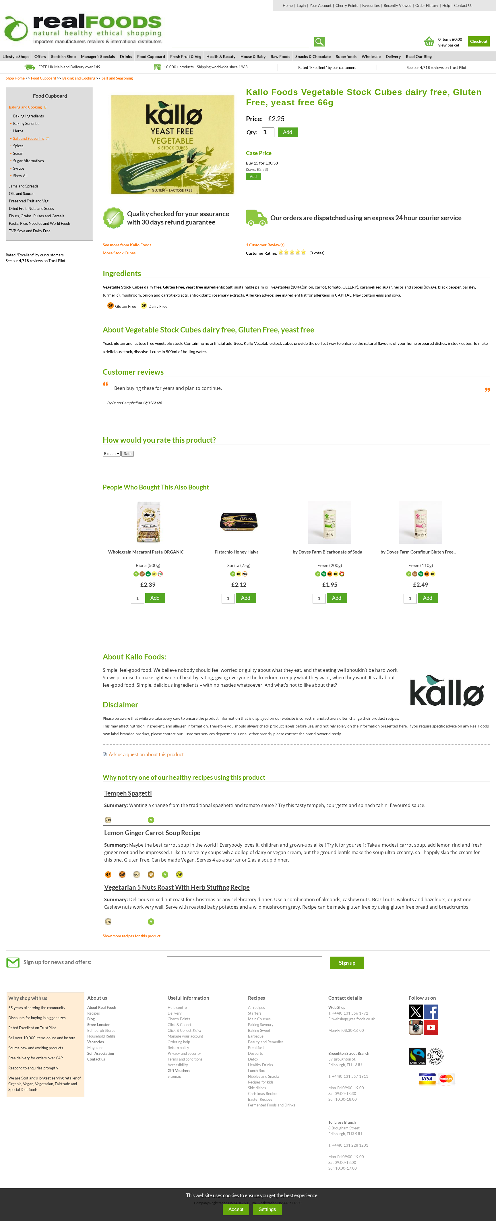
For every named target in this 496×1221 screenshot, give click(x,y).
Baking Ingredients (28, 116)
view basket (448, 44)
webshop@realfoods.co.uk (353, 1019)
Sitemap (174, 1076)
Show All (20, 175)
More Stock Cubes (119, 252)
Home (288, 5)
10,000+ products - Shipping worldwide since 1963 (206, 67)
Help (446, 5)
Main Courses (259, 1019)
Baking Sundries (26, 123)
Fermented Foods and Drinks (271, 1105)
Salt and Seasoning (117, 78)
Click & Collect (179, 1024)
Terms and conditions (185, 1059)
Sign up (347, 962)
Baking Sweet (259, 1030)
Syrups (18, 168)
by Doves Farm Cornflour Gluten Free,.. (418, 551)
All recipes (256, 1007)
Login (301, 5)
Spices (18, 146)
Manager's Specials (98, 56)
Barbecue (256, 1036)
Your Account (321, 5)
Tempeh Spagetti (128, 793)
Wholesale (371, 56)
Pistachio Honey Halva (237, 551)
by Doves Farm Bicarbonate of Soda (327, 551)
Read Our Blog (419, 56)
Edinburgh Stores (101, 1030)
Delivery (393, 56)
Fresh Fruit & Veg (185, 56)
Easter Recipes (260, 1099)
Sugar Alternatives (28, 160)
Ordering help (179, 1042)
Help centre (177, 1007)
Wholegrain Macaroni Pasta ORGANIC (146, 551)
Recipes (93, 1013)
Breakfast (256, 1047)
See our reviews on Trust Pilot (436, 67)
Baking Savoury (261, 1024)
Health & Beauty (220, 56)
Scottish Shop (63, 56)
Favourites (371, 5)
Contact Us (463, 5)
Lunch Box (256, 1070)
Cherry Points (347, 5)
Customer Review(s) (265, 244)
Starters (254, 1013)
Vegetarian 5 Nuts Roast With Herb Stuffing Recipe (177, 887)
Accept (235, 1209)
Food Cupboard (151, 56)
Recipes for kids (261, 1082)
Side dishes (257, 1087)
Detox (253, 1059)
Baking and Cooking (78, 78)
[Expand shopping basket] (429, 41)
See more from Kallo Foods (127, 244)
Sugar (18, 153)
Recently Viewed (397, 5)
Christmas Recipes (263, 1093)
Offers (40, 56)
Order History (426, 5)
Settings (267, 1209)
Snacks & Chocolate (313, 56)
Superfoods (346, 56)
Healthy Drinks (260, 1065)
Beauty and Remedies (266, 1042)
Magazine (95, 1047)
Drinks (126, 56)
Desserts (255, 1053)
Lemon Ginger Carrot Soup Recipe (152, 833)
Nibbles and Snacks (264, 1076)
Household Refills (101, 1036)
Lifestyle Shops (16, 56)
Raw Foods (280, 56)
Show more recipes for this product (131, 936)
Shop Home (15, 78)
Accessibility (178, 1065)
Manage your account (185, 1036)
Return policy (178, 1047)
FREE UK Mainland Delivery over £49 (69, 67)
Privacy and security (184, 1053)
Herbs (18, 131)
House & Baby (253, 56)
